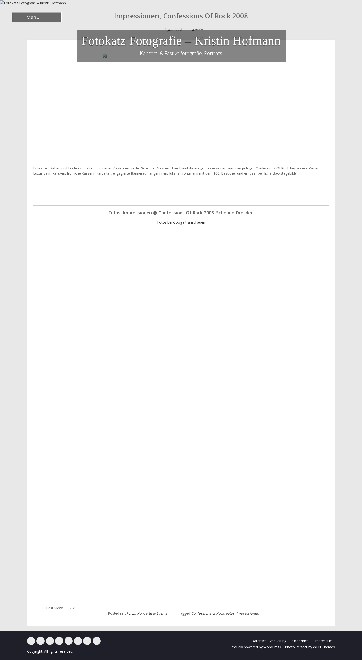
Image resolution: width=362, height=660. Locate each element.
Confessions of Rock (207, 613)
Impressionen (247, 613)
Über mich (300, 640)
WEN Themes (324, 647)
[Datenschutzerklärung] (97, 641)
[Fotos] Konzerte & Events (146, 613)
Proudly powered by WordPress (256, 647)
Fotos (230, 613)
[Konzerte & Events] (31, 641)
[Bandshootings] (59, 641)
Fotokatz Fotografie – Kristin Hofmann (181, 41)
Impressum (323, 640)
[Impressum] (87, 641)
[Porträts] (69, 641)
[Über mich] (78, 641)
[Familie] (50, 641)
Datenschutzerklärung (268, 640)
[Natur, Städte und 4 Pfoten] (40, 641)
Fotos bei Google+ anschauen (181, 222)
